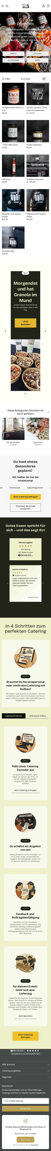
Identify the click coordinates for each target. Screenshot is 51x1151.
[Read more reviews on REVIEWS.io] (25, 555)
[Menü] (2, 6)
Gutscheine (13, 60)
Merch (13, 54)
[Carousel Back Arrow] (5, 331)
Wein (37, 60)
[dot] (25, 393)
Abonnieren (25, 1108)
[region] (25, 583)
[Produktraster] (43, 78)
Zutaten (37, 54)
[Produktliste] (47, 78)
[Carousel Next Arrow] (45, 331)
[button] (8, 583)
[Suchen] (8, 6)
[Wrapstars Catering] (25, 6)
